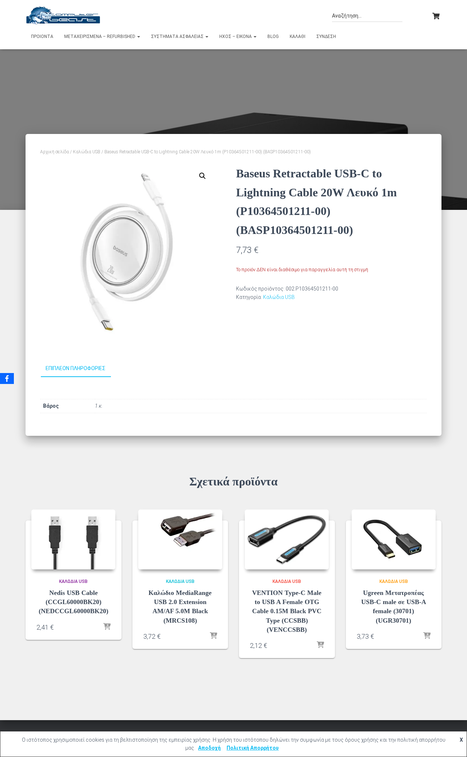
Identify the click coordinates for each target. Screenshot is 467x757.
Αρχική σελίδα (54, 151)
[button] (138, 36)
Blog (273, 36)
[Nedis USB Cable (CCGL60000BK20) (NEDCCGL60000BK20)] (73, 539)
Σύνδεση (326, 36)
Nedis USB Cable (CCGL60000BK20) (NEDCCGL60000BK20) (73, 602)
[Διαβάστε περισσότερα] (107, 627)
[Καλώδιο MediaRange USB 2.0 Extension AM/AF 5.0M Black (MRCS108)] (180, 539)
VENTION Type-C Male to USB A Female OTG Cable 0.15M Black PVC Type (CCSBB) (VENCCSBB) (286, 611)
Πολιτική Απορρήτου (253, 748)
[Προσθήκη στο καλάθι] (213, 636)
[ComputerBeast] (63, 15)
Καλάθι (297, 36)
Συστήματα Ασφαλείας (178, 36)
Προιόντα (42, 36)
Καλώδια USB (86, 151)
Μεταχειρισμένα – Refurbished (100, 36)
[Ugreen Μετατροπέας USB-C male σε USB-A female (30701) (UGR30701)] (394, 539)
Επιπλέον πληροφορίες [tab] (75, 368)
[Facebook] (7, 378)
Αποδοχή (209, 748)
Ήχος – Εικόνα (236, 36)
